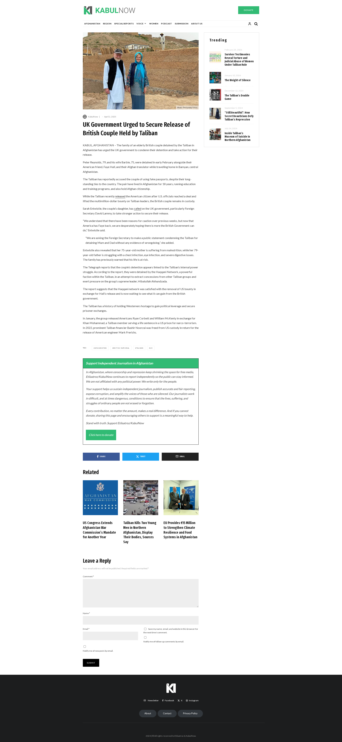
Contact (167, 713)
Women (153, 23)
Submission (181, 23)
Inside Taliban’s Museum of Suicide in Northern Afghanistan (237, 136)
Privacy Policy (190, 713)
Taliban (139, 348)
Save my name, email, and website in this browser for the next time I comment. (170, 631)
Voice (139, 23)
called (137, 208)
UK (151, 348)
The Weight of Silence (238, 80)
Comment (88, 576)
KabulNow (93, 116)
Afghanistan (92, 23)
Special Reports (124, 23)
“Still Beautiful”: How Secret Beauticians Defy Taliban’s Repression (239, 116)
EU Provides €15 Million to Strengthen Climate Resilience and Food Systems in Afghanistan (180, 530)
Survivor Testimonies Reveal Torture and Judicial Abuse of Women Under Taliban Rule (239, 59)
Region (107, 23)
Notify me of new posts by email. (98, 650)
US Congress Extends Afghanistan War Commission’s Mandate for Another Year (99, 530)
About (147, 713)
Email (86, 629)
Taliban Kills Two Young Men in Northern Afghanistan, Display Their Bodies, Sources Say (139, 532)
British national (121, 348)
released (120, 196)
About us (196, 23)
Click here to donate (101, 434)
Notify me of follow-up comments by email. (163, 641)
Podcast (166, 23)
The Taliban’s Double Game (237, 97)
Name (86, 613)
